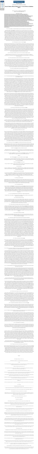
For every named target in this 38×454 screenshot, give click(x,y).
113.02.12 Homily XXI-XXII (12, 18)
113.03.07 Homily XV (13, 20)
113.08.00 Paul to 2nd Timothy (7, 25)
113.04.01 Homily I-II (25, 20)
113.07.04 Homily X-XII (6, 24)
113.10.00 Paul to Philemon (29, 26)
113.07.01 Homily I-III (19, 23)
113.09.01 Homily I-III (17, 26)
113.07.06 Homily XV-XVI (19, 24)
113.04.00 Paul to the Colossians (19, 20)
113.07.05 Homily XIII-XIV (13, 24)
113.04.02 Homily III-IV (31, 20)
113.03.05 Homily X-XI (29, 19)
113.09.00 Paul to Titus (11, 26)
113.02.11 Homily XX (6, 18)
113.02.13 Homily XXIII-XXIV (19, 18)
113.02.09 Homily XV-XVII (19, 17)
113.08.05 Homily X (6, 26)
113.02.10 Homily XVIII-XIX (26, 17)
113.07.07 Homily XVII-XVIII (25, 24)
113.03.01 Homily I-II (6, 19)
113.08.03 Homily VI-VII (24, 25)
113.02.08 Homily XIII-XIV (13, 17)
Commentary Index (14, 4)
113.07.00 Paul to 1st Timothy (13, 23)
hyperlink (14, 30)
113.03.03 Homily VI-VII (17, 19)
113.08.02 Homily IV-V (19, 25)
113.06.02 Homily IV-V (6, 23)
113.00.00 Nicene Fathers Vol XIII (8, 14)
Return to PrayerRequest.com (20, 4)
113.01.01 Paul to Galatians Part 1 (23, 14)
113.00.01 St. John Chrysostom (15, 14)
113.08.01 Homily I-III (14, 25)
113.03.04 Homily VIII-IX (23, 19)
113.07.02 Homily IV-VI (24, 23)
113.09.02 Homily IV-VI (22, 26)
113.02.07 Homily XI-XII (7, 17)
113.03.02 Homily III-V (12, 19)
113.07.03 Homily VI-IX (30, 23)
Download (25, 4)
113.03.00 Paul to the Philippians (26, 18)
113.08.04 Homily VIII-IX (30, 25)
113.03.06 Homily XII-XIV (7, 20)
